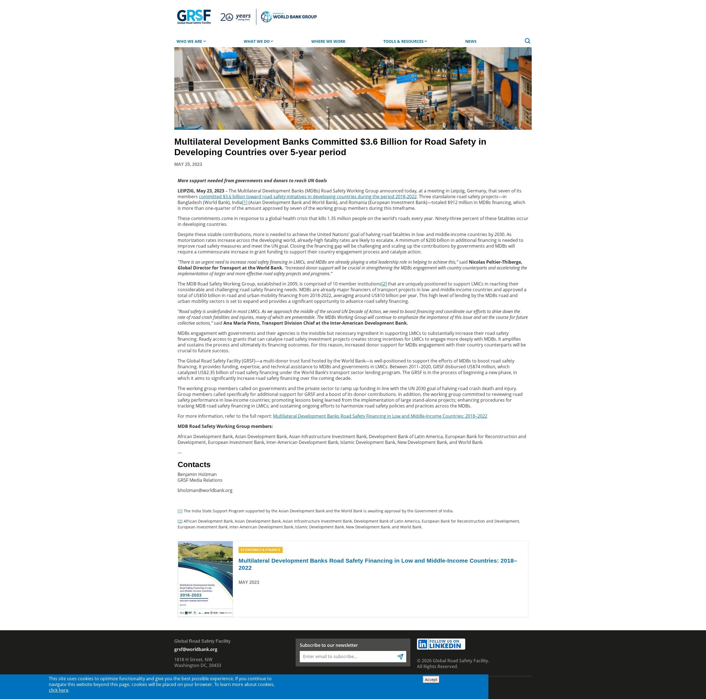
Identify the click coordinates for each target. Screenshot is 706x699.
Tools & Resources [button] (403, 41)
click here (58, 690)
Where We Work (328, 41)
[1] (180, 510)
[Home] (246, 17)
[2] (180, 521)
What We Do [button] (257, 41)
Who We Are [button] (189, 41)
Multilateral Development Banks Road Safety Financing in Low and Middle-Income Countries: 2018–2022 (380, 416)
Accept (431, 679)
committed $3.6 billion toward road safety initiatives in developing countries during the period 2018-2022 (308, 197)
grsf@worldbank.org (195, 649)
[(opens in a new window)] (205, 578)
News (471, 41)
